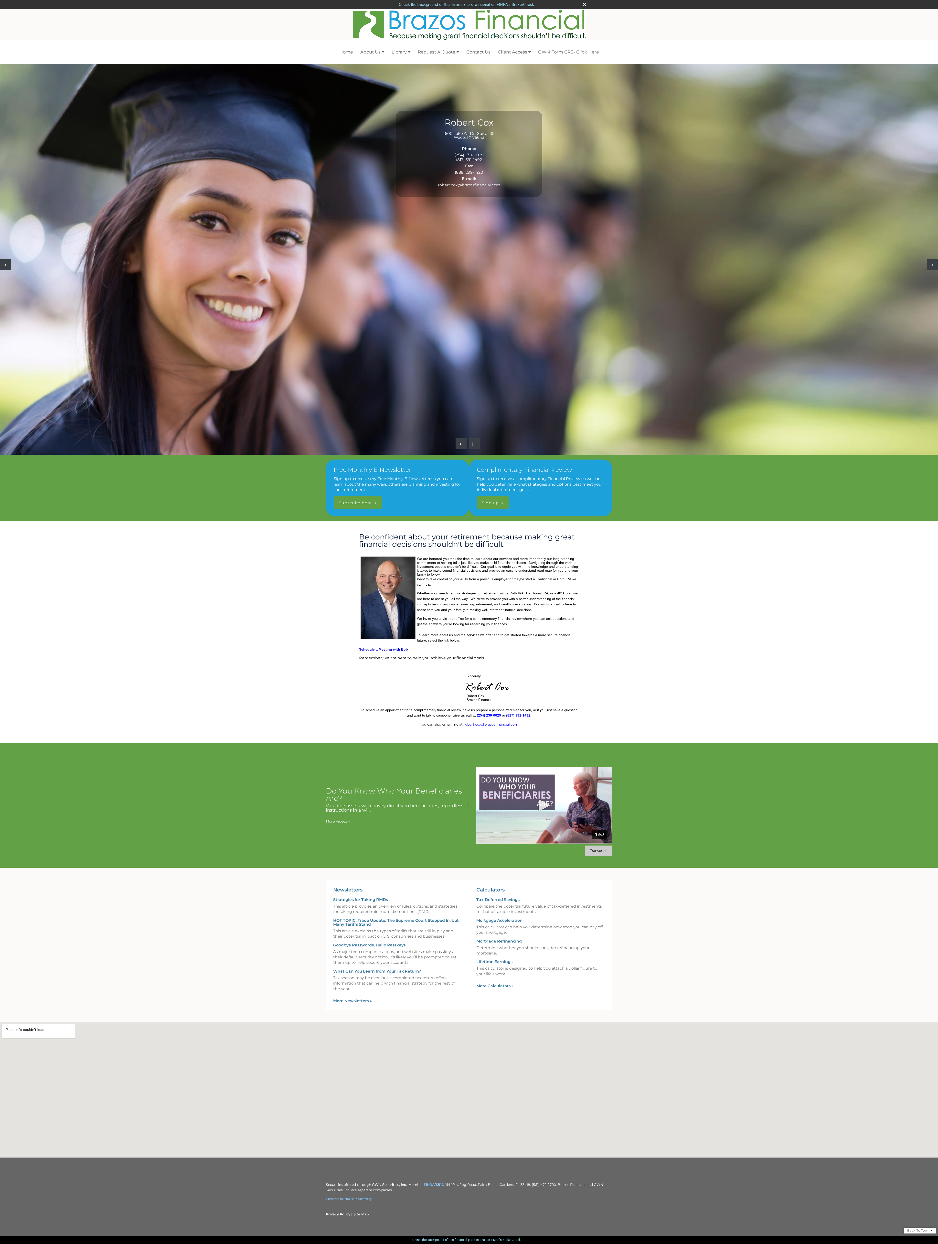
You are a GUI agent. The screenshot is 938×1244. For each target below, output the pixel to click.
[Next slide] (932, 264)
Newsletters (347, 890)
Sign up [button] (490, 503)
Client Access (512, 52)
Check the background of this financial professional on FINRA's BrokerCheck (466, 4)
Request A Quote (436, 52)
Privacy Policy (338, 1214)
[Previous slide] (5, 264)
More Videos (338, 821)
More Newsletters (352, 1000)
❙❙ (474, 443)
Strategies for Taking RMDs (360, 899)
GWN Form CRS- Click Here (568, 52)
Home (346, 52)
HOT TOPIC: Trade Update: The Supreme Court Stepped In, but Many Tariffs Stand (396, 922)
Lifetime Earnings (494, 961)
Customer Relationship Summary (349, 1199)
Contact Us (478, 52)
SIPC (440, 1184)
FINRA (429, 1184)
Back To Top (917, 1230)
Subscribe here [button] (355, 503)
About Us (370, 52)
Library (399, 52)
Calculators (490, 890)
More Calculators (495, 986)
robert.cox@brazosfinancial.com (469, 185)
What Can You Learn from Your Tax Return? (377, 971)
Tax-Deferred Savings (498, 899)
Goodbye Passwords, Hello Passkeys (369, 945)
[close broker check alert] (584, 4)
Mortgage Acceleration (499, 920)
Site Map (361, 1214)
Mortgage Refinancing (499, 941)
